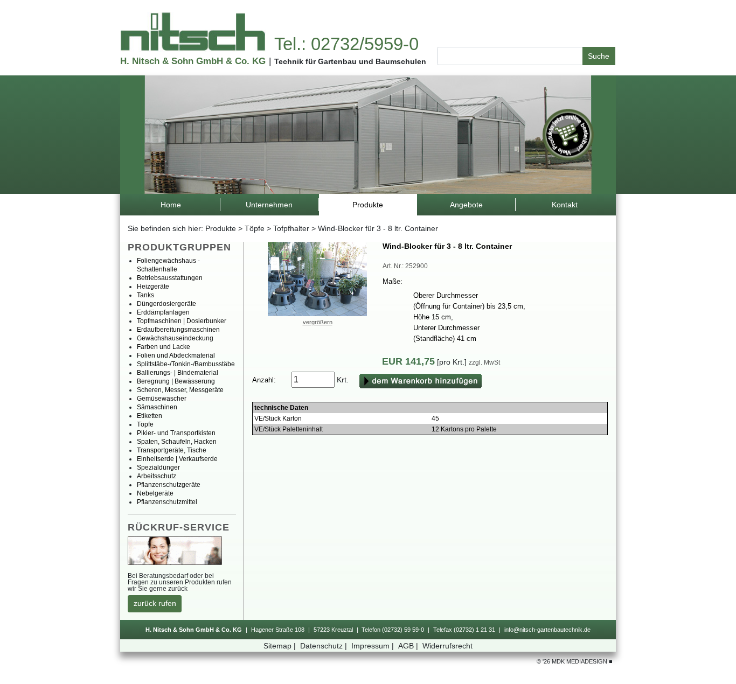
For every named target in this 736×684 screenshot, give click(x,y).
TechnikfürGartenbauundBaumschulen (350, 61)
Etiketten (149, 416)
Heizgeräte (153, 286)
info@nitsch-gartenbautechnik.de (547, 629)
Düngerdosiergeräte (166, 304)
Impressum (372, 645)
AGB (408, 645)
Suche (598, 56)
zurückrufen (155, 603)
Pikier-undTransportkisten (176, 433)
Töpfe (255, 228)
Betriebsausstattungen (170, 278)
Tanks (145, 295)
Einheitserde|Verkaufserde (177, 459)
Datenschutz (323, 645)
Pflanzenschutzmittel (167, 502)
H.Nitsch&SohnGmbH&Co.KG (193, 61)
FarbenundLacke (163, 347)
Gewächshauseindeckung (175, 338)
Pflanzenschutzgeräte (168, 484)
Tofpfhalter (291, 228)
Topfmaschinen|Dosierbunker (181, 321)
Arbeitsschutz (156, 476)
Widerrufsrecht (447, 645)
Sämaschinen (157, 407)
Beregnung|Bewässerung (176, 381)
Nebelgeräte (155, 493)
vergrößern (317, 322)
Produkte (220, 228)
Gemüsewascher (161, 398)
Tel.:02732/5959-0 (346, 43)
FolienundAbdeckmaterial (176, 355)
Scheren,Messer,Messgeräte (180, 390)
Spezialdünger (158, 467)
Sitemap (279, 645)
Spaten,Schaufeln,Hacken (177, 441)
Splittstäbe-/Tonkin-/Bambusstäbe (186, 364)
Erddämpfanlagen (163, 312)
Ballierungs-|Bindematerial (177, 372)
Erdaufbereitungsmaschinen (178, 329)
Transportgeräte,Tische (171, 450)
